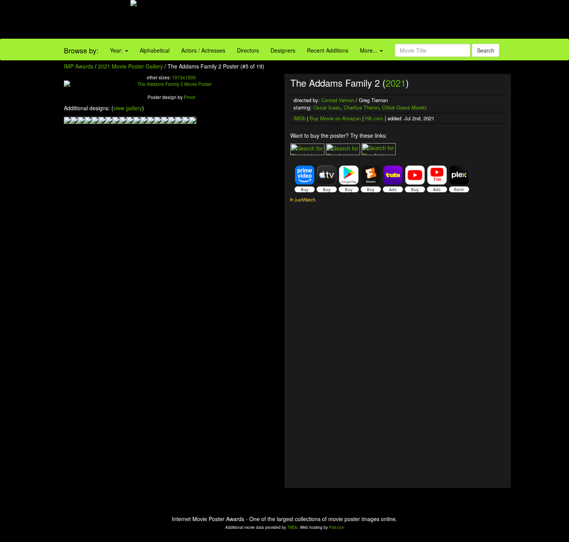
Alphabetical (155, 50)
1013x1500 (184, 77)
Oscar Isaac (327, 107)
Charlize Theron (361, 107)
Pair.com (336, 527)
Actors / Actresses (203, 50)
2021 (396, 82)
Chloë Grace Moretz (404, 107)
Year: (117, 50)
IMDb (299, 118)
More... (369, 50)
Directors (248, 50)
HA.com (374, 118)
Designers (283, 50)
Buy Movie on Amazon (335, 118)
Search (485, 50)
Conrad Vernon (337, 100)
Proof (189, 97)
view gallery (127, 108)
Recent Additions (327, 50)
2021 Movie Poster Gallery (130, 66)
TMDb (292, 527)
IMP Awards (78, 66)
